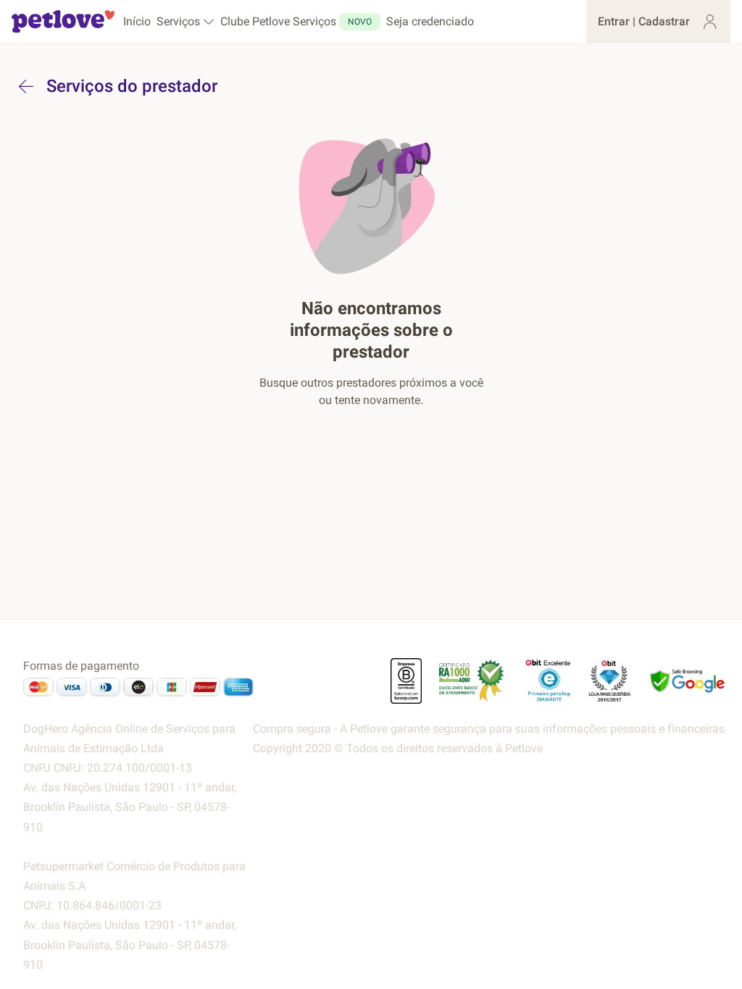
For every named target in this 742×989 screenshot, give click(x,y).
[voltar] (26, 86)
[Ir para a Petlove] (63, 21)
